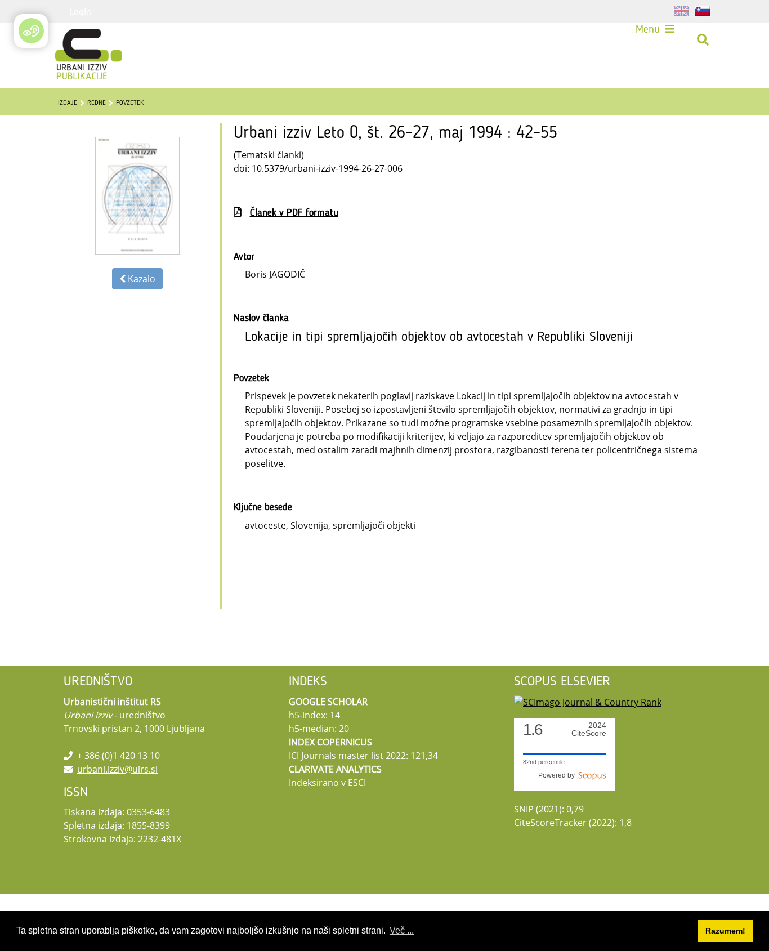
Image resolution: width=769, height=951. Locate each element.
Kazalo (140, 279)
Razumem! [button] (725, 930)
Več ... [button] (402, 930)
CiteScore (588, 729)
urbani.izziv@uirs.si (117, 769)
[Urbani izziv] (73, 40)
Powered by (558, 775)
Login (80, 11)
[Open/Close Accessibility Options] (31, 30)
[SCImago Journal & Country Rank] (587, 701)
